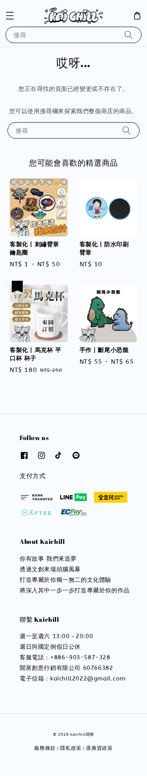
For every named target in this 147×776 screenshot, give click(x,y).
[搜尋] (128, 34)
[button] (9, 15)
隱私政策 (71, 748)
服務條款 (45, 748)
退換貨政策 (99, 748)
